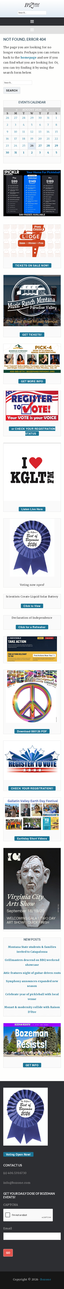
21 (48, 138)
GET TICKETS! (32, 334)
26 (7, 117)
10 (15, 131)
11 (23, 131)
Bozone (45, 1279)
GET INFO (32, 1065)
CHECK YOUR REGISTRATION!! (32, 788)
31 (48, 117)
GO (8, 1253)
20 (40, 138)
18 (23, 138)
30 (40, 117)
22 (56, 138)
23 (7, 145)
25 (23, 145)
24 (15, 145)
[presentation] (28, 1215)
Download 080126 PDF (32, 731)
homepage (29, 57)
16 (7, 138)
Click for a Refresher (32, 627)
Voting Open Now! (18, 1154)
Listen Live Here (32, 509)
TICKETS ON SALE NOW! (32, 265)
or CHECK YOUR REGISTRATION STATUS (33, 431)
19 (31, 138)
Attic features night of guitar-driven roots (32, 973)
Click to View (32, 606)
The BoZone (32, 5)
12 (31, 131)
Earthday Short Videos (32, 838)
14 (48, 131)
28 (23, 117)
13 (40, 131)
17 (15, 138)
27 (15, 117)
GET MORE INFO (32, 381)
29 (31, 117)
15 (56, 131)
